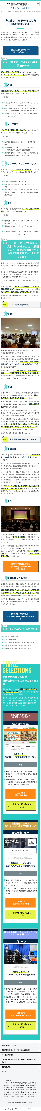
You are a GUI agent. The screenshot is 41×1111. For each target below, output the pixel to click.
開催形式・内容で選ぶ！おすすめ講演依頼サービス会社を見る (20, 616)
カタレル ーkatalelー (20, 6)
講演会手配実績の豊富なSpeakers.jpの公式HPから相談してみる (20, 566)
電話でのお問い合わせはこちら (22, 805)
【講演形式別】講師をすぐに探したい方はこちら (20, 50)
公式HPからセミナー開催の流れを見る (21, 1014)
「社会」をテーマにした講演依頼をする (17, 648)
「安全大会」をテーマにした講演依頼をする (19, 642)
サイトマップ (6, 1071)
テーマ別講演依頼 (10, 639)
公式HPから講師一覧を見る (21, 793)
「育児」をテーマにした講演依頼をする (17, 645)
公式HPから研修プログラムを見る (21, 902)
